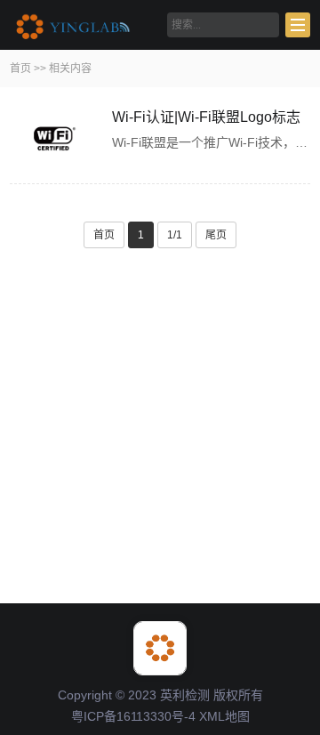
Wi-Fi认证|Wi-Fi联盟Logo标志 (206, 117)
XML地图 (224, 716)
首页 (20, 68)
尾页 (216, 235)
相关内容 (70, 68)
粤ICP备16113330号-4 (133, 716)
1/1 (174, 235)
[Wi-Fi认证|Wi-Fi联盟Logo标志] (54, 140)
